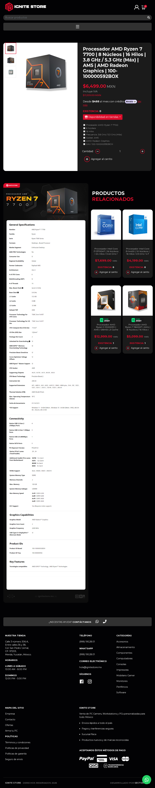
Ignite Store (13, 783)
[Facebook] (81, 682)
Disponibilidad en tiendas (103, 117)
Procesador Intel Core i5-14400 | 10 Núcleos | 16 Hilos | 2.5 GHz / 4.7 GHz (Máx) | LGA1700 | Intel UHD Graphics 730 (137, 253)
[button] (136, 7)
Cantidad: (88, 151)
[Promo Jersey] (106, 320)
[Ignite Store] (25, 6)
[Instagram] (89, 682)
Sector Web (142, 783)
